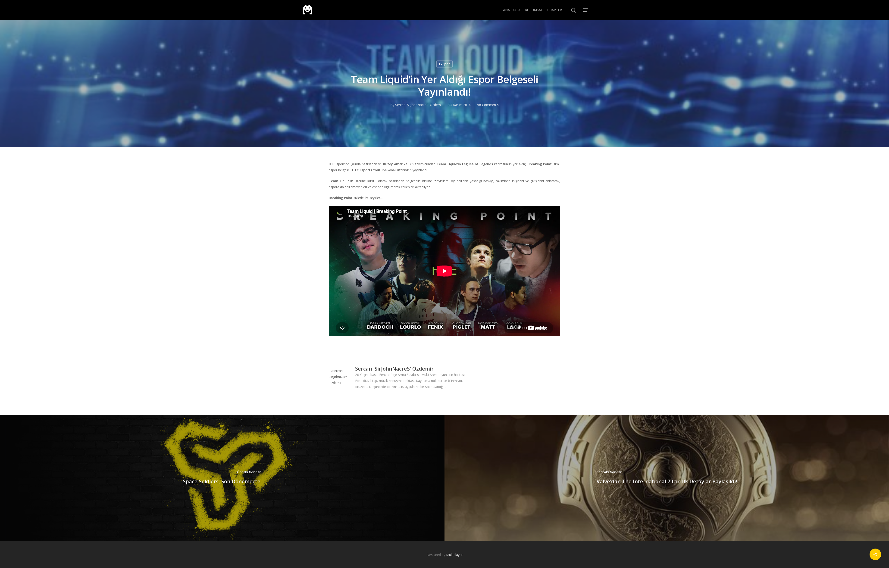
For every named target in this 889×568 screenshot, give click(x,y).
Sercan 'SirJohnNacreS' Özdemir (419, 105)
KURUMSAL (534, 10)
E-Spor (444, 64)
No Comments (487, 105)
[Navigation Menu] (586, 10)
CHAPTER (554, 10)
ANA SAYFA (511, 10)
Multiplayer (454, 554)
